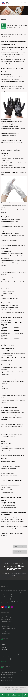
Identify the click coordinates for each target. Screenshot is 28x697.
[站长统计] (14, 691)
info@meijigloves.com (8, 680)
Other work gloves (5, 633)
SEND (4, 661)
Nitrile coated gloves (6, 624)
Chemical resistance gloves (8, 628)
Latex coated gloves (6, 621)
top (25, 695)
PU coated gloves (5, 626)
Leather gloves (4, 631)
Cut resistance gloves (6, 619)
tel (8, 695)
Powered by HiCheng (20, 689)
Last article (21, 546)
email (3, 695)
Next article (18, 551)
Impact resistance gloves (7, 617)
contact (19, 695)
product (14, 695)
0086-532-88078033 (8, 677)
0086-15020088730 (8, 674)
